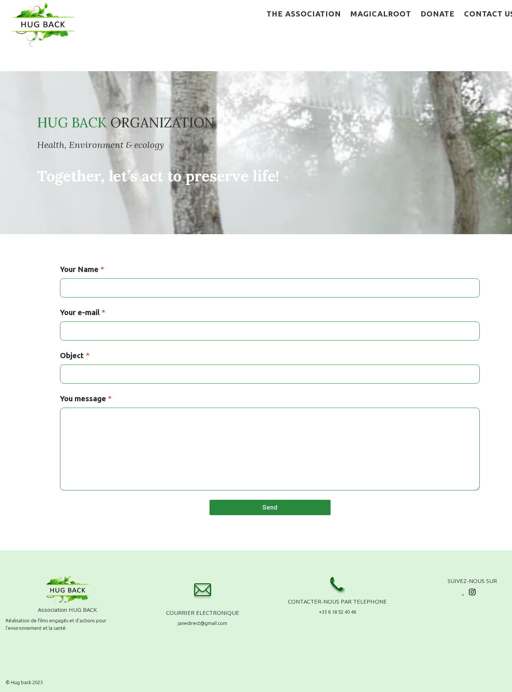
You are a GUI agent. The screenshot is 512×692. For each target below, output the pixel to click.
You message (86, 398)
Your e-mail (82, 312)
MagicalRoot (380, 13)
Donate (438, 13)
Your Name (82, 269)
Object (75, 355)
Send (269, 507)
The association (303, 13)
